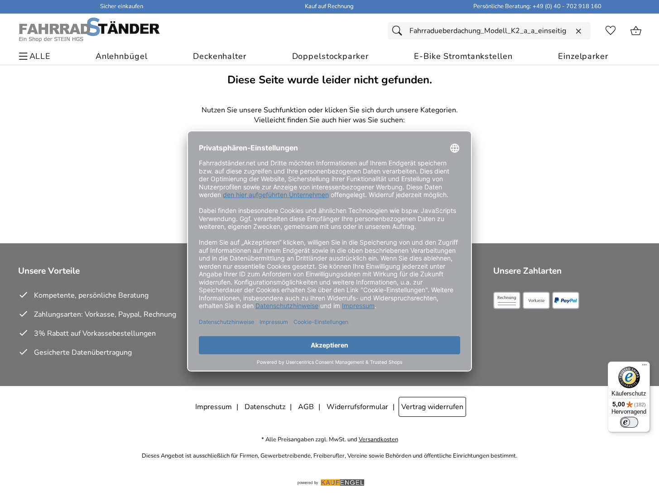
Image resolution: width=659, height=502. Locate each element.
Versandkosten (378, 440)
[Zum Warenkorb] (635, 30)
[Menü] (644, 367)
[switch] (629, 422)
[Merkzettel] (610, 30)
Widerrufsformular (357, 407)
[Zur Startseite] (89, 30)
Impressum (213, 407)
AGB (306, 407)
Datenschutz (265, 407)
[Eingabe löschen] (578, 31)
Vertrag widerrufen (432, 407)
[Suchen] (399, 30)
